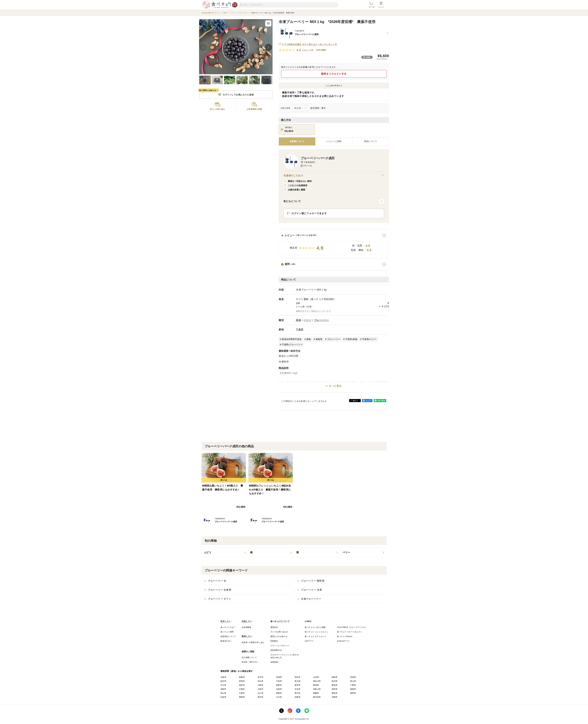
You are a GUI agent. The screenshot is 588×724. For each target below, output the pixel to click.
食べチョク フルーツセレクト (349, 632)
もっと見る (335, 386)
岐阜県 (297, 685)
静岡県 (316, 685)
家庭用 (319, 339)
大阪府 (260, 689)
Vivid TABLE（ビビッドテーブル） (352, 627)
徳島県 (279, 693)
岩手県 (260, 677)
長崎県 (242, 697)
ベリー (307, 320)
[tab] (333, 141)
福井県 (242, 685)
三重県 (353, 685)
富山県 (353, 681)
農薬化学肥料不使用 (291, 339)
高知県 (334, 693)
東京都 (297, 681)
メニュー (381, 7)
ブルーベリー (321, 320)
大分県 (279, 697)
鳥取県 (334, 689)
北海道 (223, 677)
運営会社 (274, 627)
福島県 (334, 677)
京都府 (242, 689)
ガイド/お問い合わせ (279, 632)
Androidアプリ (343, 641)
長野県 (279, 685)
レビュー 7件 (307, 50)
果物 (298, 320)
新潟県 (334, 681)
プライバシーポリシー (279, 646)
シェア (368, 400)
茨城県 (353, 677)
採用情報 (274, 662)
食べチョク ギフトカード (315, 636)
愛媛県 (316, 693)
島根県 (353, 689)
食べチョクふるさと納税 (315, 627)
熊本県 (260, 697)
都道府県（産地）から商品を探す (237, 671)
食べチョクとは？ (228, 627)
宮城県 (279, 677)
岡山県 (223, 693)
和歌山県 (317, 689)
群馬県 (242, 681)
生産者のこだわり (293, 175)
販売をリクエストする (334, 73)
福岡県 (353, 693)
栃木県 (223, 681)
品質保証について (228, 636)
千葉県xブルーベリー (292, 344)
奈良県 (297, 689)
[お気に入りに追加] (268, 23)
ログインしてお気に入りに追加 (238, 94)
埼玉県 (260, 681)
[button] (334, 243)
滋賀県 (223, 689)
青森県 (242, 677)
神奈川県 (317, 681)
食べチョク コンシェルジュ (316, 632)
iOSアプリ (309, 641)
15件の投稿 (321, 50)
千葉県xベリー (369, 339)
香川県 (297, 693)
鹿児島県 (317, 697)
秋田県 (297, 677)
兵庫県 (279, 689)
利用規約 (274, 641)
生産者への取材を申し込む (253, 642)
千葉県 (299, 329)
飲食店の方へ (226, 641)
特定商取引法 (276, 650)
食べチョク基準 (227, 632)
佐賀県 (223, 697)
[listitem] (225, 552)
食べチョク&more (344, 636)
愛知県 (334, 685)
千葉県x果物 (351, 339)
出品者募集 (246, 627)
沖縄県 (334, 697)
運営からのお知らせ (279, 636)
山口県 (260, 693)
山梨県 (260, 685)
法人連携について (249, 657)
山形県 (316, 677)
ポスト (355, 400)
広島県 (242, 693)
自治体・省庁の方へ (250, 662)
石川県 (223, 685)
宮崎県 (297, 697)
